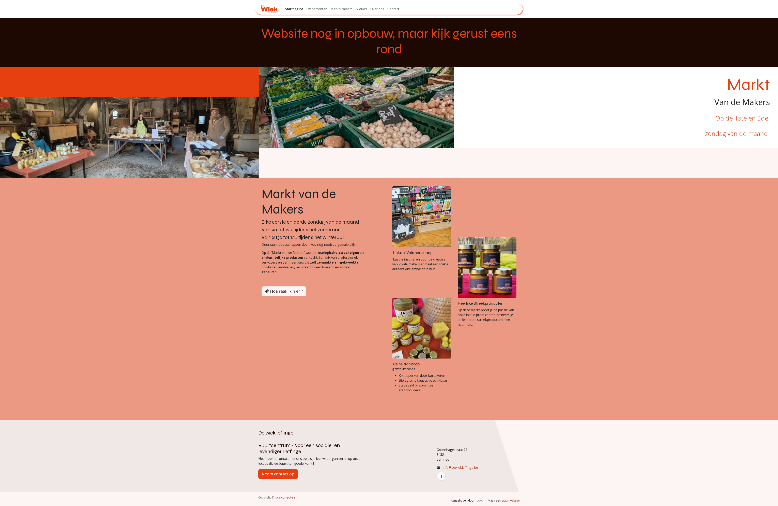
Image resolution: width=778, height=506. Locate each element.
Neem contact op (278, 474)
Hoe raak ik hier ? (286, 291)
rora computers (284, 497)
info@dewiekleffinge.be (460, 467)
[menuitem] (294, 9)
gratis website (510, 500)
